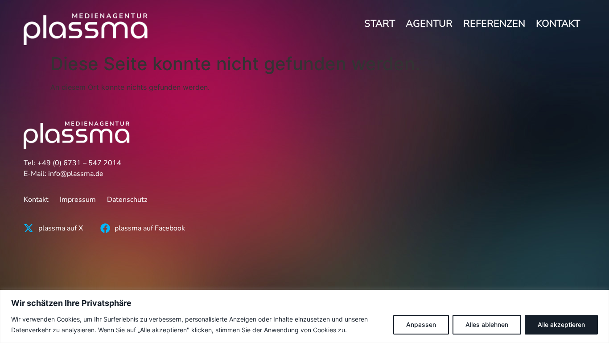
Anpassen (421, 324)
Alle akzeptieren (561, 324)
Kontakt (558, 23)
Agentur (429, 23)
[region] (304, 316)
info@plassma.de (75, 174)
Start (379, 23)
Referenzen (494, 23)
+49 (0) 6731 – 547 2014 (79, 163)
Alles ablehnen (486, 324)
